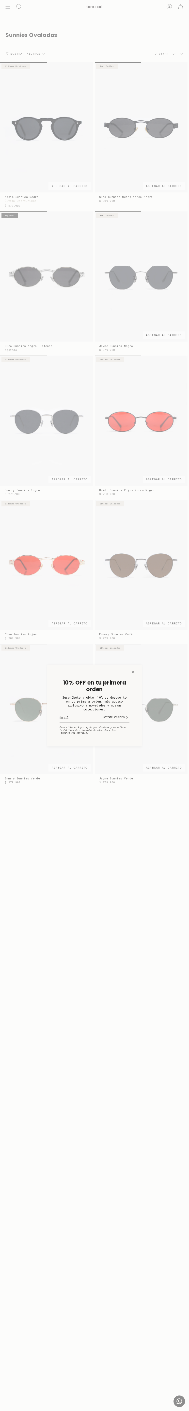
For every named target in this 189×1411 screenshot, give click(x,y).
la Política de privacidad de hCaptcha (84, 730)
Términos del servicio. (74, 732)
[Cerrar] (133, 672)
